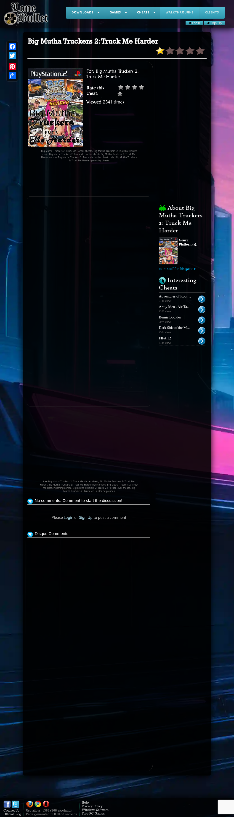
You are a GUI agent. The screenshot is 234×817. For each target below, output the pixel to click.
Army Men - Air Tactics (176, 307)
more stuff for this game (176, 269)
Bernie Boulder (170, 317)
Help (85, 802)
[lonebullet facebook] (7, 807)
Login (68, 517)
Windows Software (95, 810)
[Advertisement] (110, 179)
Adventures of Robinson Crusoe (182, 296)
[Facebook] (12, 46)
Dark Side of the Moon (175, 328)
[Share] (12, 75)
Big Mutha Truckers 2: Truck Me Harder (112, 73)
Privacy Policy (92, 806)
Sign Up (86, 517)
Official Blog (12, 814)
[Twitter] (12, 55)
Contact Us (11, 810)
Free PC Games (93, 813)
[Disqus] (88, 596)
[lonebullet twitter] (15, 807)
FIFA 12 (165, 338)
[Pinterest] (12, 66)
